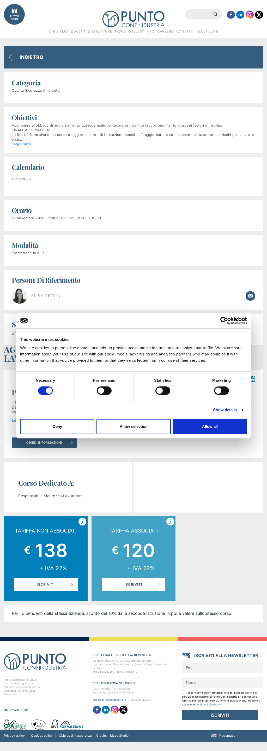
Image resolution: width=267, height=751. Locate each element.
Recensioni (207, 31)
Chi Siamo (58, 31)
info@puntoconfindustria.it (109, 699)
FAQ (151, 31)
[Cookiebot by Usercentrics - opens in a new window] (224, 320)
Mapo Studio (119, 735)
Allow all (210, 426)
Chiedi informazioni (44, 443)
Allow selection (134, 426)
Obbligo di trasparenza (75, 735)
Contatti (185, 31)
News (120, 31)
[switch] (104, 390)
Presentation (228, 735)
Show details (225, 410)
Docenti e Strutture (91, 31)
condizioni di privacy (208, 704)
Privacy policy (14, 735)
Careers (165, 31)
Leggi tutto (21, 144)
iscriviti (46, 584)
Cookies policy (42, 735)
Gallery (136, 31)
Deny (57, 426)
